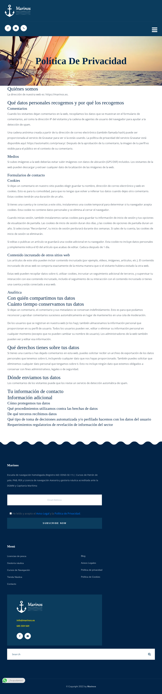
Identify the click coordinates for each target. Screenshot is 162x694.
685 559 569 (23, 625)
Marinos (91, 686)
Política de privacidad (91, 570)
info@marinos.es (26, 620)
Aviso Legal (42, 513)
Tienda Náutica (14, 577)
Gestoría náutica (15, 563)
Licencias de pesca (16, 556)
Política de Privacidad (67, 513)
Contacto (11, 584)
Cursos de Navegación (18, 570)
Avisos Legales (88, 563)
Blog (83, 556)
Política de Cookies (90, 577)
